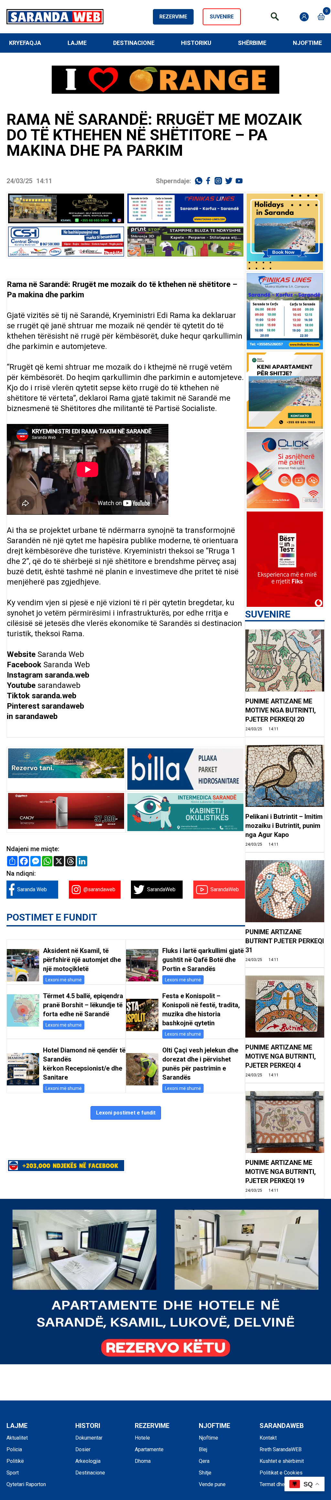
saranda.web (67, 675)
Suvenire (222, 17)
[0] (321, 16)
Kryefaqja (25, 42)
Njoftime (307, 42)
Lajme (77, 42)
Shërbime (252, 42)
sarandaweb (58, 685)
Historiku (196, 42)
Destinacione (134, 42)
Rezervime (173, 17)
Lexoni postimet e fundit (125, 1113)
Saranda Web (60, 654)
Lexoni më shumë (64, 979)
